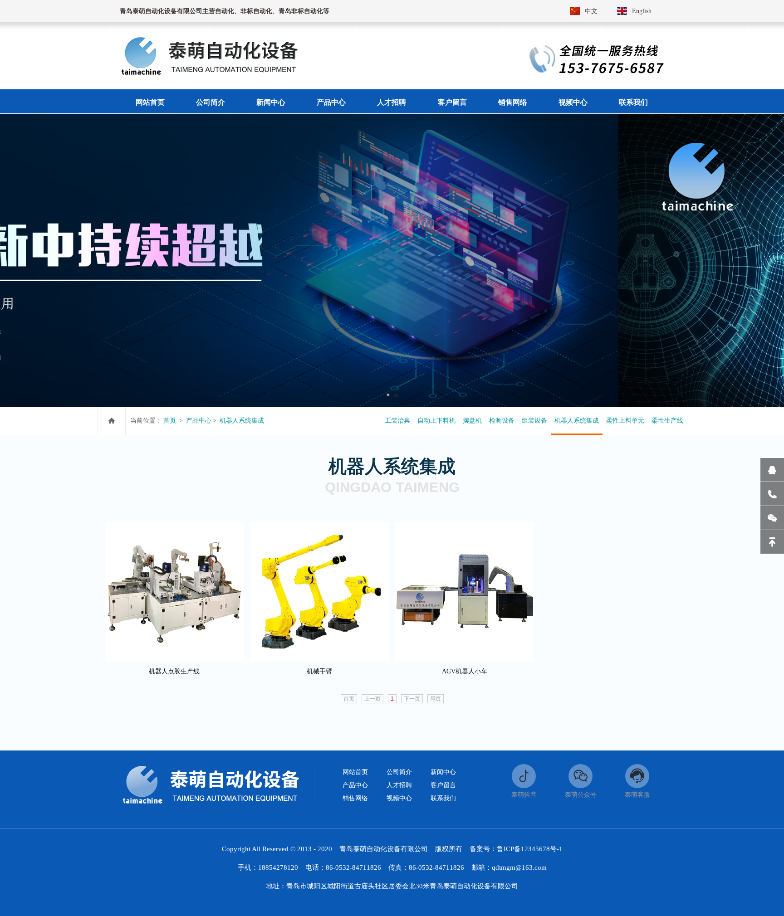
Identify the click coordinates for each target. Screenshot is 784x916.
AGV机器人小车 (464, 671)
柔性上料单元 (625, 420)
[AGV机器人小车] (464, 526)
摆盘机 (472, 420)
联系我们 (443, 798)
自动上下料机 (436, 420)
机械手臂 (319, 671)
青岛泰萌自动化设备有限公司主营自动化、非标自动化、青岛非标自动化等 (224, 11)
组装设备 (534, 420)
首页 (169, 420)
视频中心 (399, 798)
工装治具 (397, 420)
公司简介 (399, 772)
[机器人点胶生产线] (174, 526)
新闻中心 (443, 772)
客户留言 (443, 785)
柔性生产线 (667, 420)
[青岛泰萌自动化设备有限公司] (209, 73)
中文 (591, 11)
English (642, 11)
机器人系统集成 (242, 420)
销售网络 (355, 798)
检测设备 (501, 420)
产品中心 (198, 420)
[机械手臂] (319, 526)
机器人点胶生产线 (174, 671)
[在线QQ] (772, 470)
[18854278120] (772, 494)
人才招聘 (399, 785)
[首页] (112, 421)
